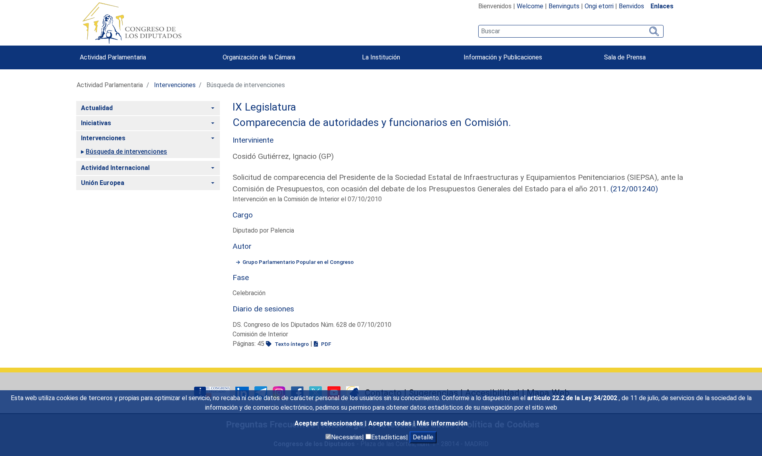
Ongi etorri (599, 6)
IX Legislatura (264, 107)
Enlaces (661, 6)
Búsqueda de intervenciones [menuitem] (126, 151)
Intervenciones (175, 85)
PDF (325, 344)
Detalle (423, 437)
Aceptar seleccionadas (329, 423)
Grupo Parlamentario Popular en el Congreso (298, 262)
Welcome (530, 6)
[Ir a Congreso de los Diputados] (131, 23)
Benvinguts (563, 6)
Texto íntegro (291, 344)
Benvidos (631, 6)
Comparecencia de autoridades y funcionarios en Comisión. (372, 122)
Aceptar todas (390, 423)
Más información (442, 423)
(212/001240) (634, 188)
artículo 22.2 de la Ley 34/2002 (573, 398)
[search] (571, 31)
